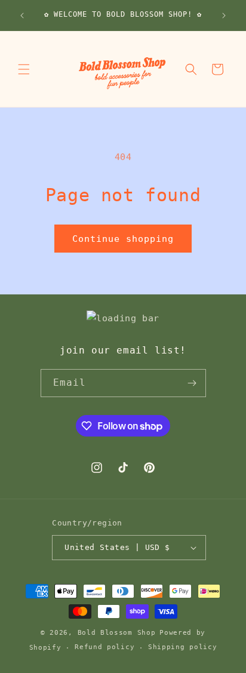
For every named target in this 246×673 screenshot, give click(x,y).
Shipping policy (182, 647)
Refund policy (104, 647)
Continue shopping (123, 238)
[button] (24, 69)
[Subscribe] (192, 383)
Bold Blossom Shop (117, 633)
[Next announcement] (224, 15)
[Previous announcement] (22, 15)
